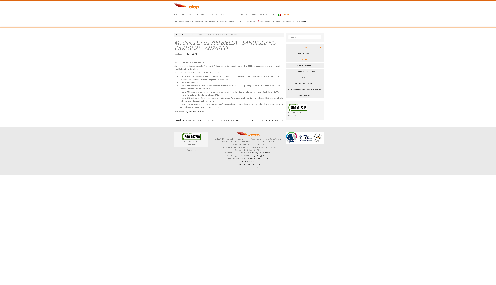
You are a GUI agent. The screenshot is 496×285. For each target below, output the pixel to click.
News (184, 35)
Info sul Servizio (304, 65)
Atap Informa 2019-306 (194, 111)
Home (176, 14)
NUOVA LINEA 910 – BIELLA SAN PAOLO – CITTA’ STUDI (281, 21)
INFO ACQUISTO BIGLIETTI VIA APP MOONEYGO (236, 21)
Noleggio (243, 14)
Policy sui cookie (240, 164)
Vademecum (304, 95)
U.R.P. (304, 77)
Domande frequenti (305, 71)
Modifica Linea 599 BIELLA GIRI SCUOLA (267, 120)
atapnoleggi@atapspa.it (261, 156)
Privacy (253, 14)
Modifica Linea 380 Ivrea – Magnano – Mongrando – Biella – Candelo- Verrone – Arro (207, 120)
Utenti (203, 14)
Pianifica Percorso (189, 14)
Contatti (264, 14)
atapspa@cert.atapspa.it (258, 158)
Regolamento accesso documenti (305, 89)
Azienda (214, 14)
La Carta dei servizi (304, 83)
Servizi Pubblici (228, 14)
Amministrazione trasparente (248, 161)
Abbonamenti (304, 53)
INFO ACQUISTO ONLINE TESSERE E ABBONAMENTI (194, 21)
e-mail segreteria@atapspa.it (261, 153)
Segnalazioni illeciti (255, 164)
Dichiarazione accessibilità (248, 168)
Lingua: (274, 14)
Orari (286, 14)
